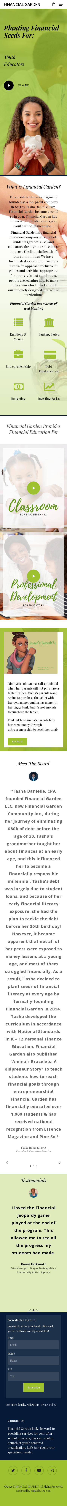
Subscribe (33, 1387)
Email (11, 1338)
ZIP (10, 1369)
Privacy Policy (48, 1404)
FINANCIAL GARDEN (22, 4)
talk (36, 1447)
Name (11, 1353)
